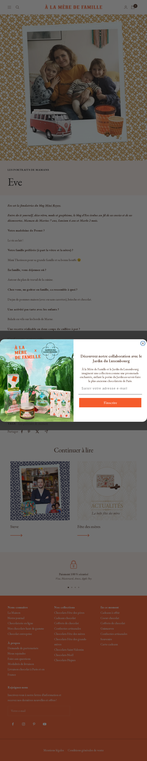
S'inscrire (110, 402)
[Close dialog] (143, 343)
